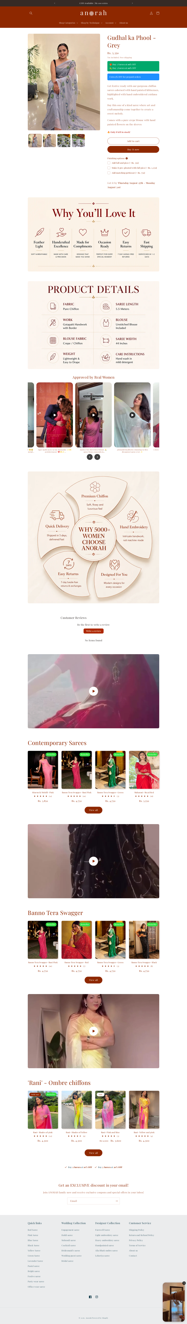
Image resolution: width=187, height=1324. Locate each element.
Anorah (89, 1318)
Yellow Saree (34, 1250)
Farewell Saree (102, 1229)
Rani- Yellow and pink (144, 1132)
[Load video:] (93, 691)
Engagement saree (70, 1229)
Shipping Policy (136, 1229)
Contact (133, 1255)
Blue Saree (33, 1240)
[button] (31, 13)
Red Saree (33, 1229)
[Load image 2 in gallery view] (49, 140)
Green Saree (34, 1255)
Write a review (93, 630)
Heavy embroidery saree (107, 1240)
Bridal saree (67, 1261)
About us (133, 1250)
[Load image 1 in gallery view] (34, 140)
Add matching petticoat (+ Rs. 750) (128, 172)
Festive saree (34, 1276)
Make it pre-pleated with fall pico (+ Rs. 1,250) (134, 167)
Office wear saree (36, 1286)
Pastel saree (33, 1266)
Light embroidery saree (106, 1235)
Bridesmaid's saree (71, 1250)
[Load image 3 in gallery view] (63, 140)
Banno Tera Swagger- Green (110, 792)
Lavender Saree (35, 1261)
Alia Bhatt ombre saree (106, 1250)
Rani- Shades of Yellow (76, 1132)
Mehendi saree (69, 1240)
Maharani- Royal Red (144, 792)
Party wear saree (36, 1281)
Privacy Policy (136, 1240)
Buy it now (133, 149)
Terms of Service (137, 1245)
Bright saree (34, 1271)
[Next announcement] (132, 3)
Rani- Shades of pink (43, 1132)
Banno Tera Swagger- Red (77, 962)
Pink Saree (33, 1235)
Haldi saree (67, 1235)
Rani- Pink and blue (110, 1132)
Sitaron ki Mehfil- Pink (43, 792)
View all (93, 810)
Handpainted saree (104, 1245)
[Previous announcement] (54, 3)
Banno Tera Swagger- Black (144, 962)
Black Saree (33, 1245)
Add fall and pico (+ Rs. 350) (125, 162)
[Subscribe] (116, 1201)
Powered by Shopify (100, 1318)
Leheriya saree (102, 1255)
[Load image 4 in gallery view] (78, 140)
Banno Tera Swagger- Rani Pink (76, 792)
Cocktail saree (69, 1245)
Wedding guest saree (72, 1255)
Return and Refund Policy (141, 1235)
